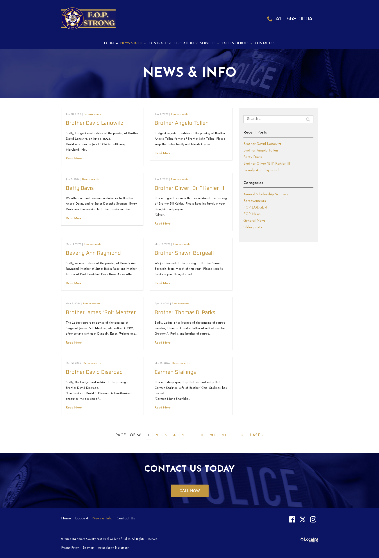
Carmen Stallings (175, 372)
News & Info (131, 43)
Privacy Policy (70, 547)
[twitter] (302, 519)
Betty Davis (80, 188)
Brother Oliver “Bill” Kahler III (189, 188)
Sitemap (88, 547)
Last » (257, 435)
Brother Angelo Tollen (182, 123)
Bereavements (92, 114)
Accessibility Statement (113, 547)
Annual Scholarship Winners (265, 194)
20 (212, 435)
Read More (74, 158)
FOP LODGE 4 (255, 207)
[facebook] (292, 519)
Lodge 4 (111, 43)
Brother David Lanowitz (94, 123)
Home (66, 518)
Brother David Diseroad (94, 372)
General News (254, 221)
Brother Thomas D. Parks (185, 312)
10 (201, 435)
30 (223, 435)
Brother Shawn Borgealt (184, 253)
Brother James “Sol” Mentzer (101, 312)
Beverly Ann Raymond (93, 253)
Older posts (252, 227)
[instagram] (313, 519)
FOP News (252, 214)
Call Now (189, 490)
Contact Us (265, 43)
